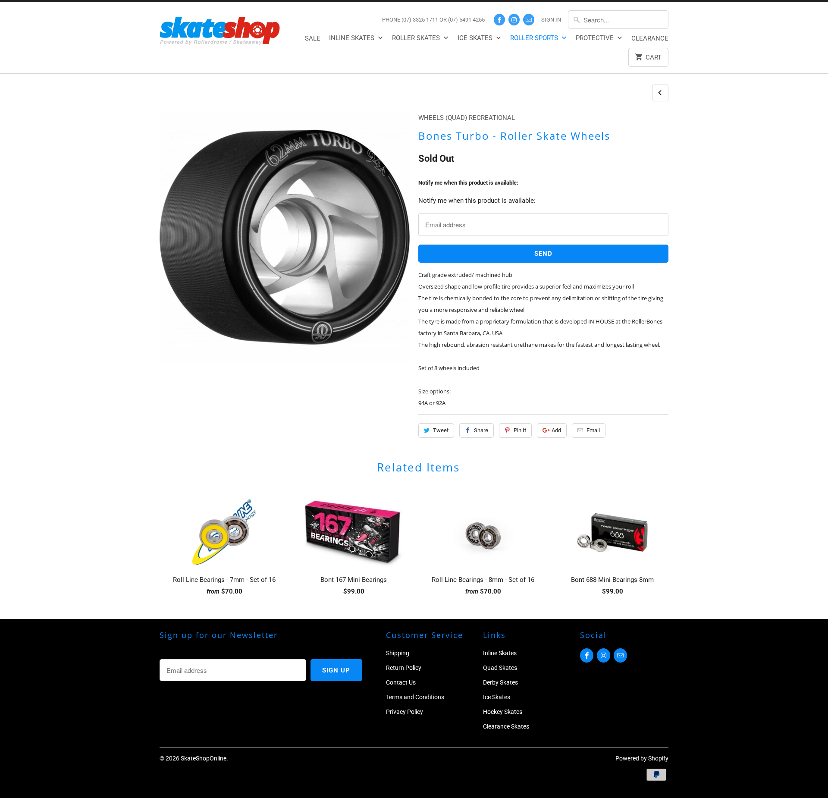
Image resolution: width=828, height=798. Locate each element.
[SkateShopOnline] (220, 29)
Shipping (397, 653)
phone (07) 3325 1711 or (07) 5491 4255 (433, 19)
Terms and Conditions (415, 697)
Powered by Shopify (641, 758)
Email (593, 430)
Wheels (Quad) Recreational (466, 118)
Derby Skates (500, 682)
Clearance (649, 38)
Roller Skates (417, 38)
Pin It (520, 430)
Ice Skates (476, 38)
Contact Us (401, 682)
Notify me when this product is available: (468, 182)
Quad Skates (500, 667)
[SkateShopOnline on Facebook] (499, 19)
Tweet (440, 430)
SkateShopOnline (203, 758)
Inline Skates (352, 38)
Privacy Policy (404, 711)
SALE (312, 38)
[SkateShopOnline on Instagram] (514, 19)
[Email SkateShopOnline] (528, 19)
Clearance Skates (506, 726)
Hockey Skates (502, 711)
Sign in (551, 19)
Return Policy (403, 667)
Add (556, 430)
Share (481, 430)
